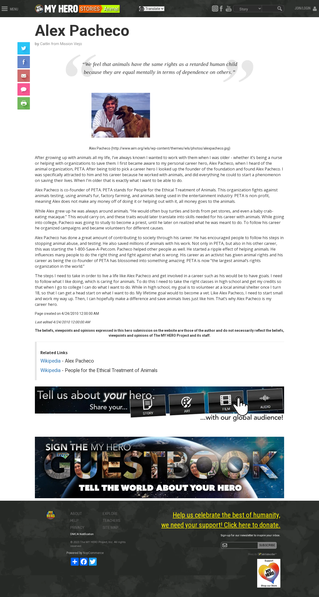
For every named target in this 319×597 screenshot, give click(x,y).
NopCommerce (93, 553)
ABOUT (76, 514)
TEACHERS (111, 521)
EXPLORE (110, 514)
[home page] (61, 7)
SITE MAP (110, 528)
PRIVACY (77, 528)
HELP (74, 521)
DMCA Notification (82, 534)
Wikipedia (50, 361)
